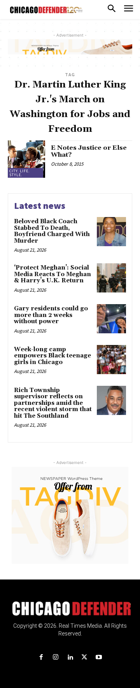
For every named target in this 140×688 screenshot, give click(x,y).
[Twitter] (84, 657)
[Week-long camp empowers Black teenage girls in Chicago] (111, 359)
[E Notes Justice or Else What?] (26, 159)
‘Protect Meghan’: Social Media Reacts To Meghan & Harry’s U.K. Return (52, 274)
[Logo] (70, 608)
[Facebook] (41, 657)
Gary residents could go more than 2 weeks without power (51, 315)
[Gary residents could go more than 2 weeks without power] (111, 318)
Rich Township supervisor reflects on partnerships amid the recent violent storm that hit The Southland (53, 403)
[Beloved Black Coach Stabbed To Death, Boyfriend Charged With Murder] (111, 231)
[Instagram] (55, 657)
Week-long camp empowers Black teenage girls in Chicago (52, 356)
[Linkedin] (70, 657)
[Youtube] (99, 657)
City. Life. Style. (19, 172)
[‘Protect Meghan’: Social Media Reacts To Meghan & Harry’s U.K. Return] (111, 277)
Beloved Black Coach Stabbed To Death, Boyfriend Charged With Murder (52, 231)
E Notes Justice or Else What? (89, 151)
